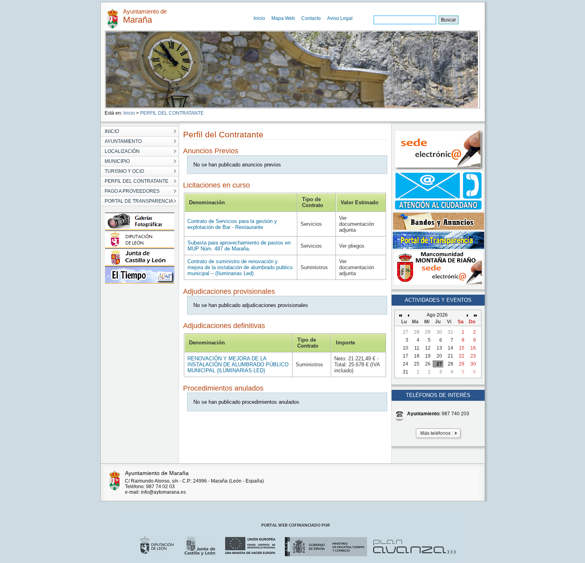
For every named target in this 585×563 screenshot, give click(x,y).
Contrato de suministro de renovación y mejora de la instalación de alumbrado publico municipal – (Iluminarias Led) (239, 267)
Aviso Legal (340, 18)
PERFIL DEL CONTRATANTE (172, 113)
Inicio (259, 18)
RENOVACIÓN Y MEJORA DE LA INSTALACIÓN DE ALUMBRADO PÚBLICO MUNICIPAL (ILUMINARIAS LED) (238, 364)
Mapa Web (283, 18)
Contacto (311, 18)
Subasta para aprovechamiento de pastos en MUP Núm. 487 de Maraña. (239, 246)
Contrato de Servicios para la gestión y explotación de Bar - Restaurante (232, 224)
